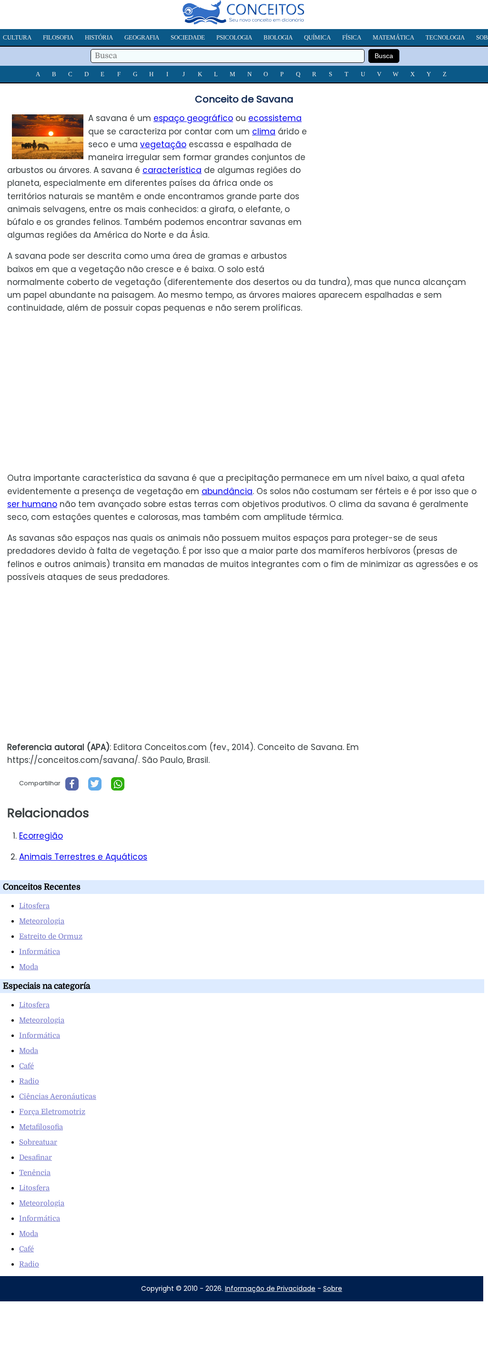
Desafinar (35, 1157)
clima (263, 131)
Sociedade (188, 37)
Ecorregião (41, 836)
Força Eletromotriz (52, 1111)
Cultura (17, 37)
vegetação (163, 144)
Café (26, 1066)
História (99, 37)
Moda (28, 967)
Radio (29, 1081)
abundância (227, 491)
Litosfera (34, 906)
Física (351, 37)
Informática (39, 951)
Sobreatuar (38, 1142)
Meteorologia (41, 921)
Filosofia (58, 37)
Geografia (141, 37)
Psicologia (234, 37)
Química (317, 37)
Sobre (332, 1288)
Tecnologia (445, 37)
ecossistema (275, 118)
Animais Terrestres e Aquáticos (83, 856)
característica (172, 170)
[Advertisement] (408, 178)
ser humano (32, 504)
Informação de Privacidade (270, 1288)
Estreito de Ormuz (50, 936)
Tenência (35, 1172)
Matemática (393, 37)
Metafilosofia (41, 1127)
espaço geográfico (193, 118)
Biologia (278, 37)
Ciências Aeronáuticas (57, 1096)
